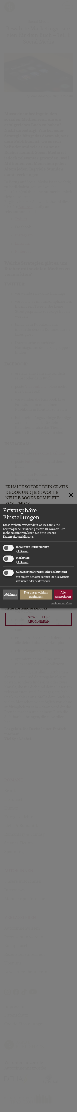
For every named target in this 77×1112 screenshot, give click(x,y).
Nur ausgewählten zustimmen (36, 594)
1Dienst (22, 551)
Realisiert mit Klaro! (61, 603)
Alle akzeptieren (63, 594)
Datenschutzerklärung (18, 536)
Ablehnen (10, 594)
